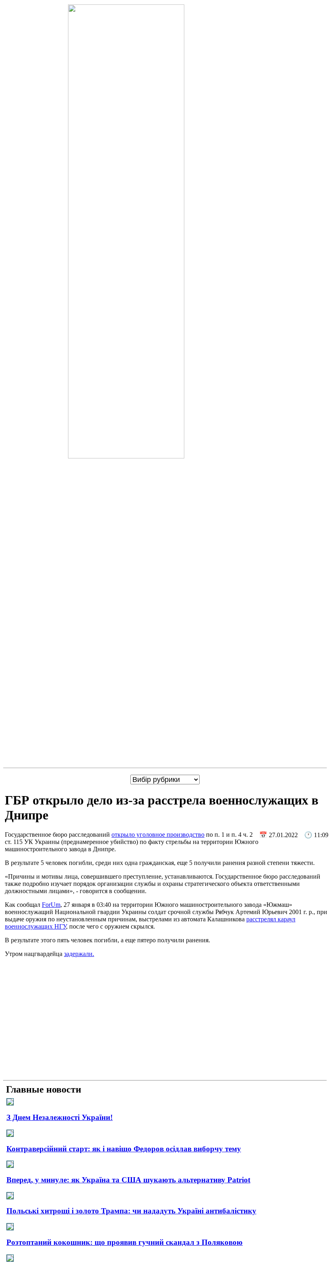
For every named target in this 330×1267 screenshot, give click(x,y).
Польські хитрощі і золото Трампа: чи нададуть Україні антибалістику (131, 1211)
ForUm (51, 904)
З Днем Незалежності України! (59, 1117)
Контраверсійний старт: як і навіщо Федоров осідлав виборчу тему (123, 1149)
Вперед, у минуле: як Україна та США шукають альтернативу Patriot (128, 1180)
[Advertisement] (165, 1020)
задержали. (79, 953)
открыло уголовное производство (157, 834)
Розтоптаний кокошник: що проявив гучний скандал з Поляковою (124, 1242)
